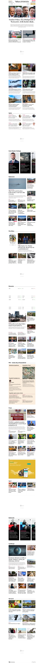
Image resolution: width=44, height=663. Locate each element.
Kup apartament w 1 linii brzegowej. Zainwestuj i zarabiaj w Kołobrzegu (29, 624)
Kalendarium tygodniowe (14, 365)
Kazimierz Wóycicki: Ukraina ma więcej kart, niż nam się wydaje (13, 533)
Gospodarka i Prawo (27, 365)
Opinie (10, 113)
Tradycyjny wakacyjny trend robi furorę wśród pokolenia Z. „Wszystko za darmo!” (22, 636)
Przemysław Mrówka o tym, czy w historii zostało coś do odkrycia (25, 533)
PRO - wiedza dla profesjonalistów (17, 362)
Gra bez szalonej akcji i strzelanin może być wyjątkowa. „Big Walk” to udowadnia (15, 610)
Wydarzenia (11, 177)
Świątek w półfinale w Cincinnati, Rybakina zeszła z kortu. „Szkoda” (22, 491)
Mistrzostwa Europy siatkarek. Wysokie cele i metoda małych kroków (12, 491)
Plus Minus (11, 231)
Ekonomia (11, 286)
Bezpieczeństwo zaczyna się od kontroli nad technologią (25, 166)
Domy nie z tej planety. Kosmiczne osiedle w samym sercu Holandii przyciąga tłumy (29, 610)
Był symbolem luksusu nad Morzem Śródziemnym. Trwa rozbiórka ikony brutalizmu (31, 636)
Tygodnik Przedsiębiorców (14, 378)
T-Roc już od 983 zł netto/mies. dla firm (30, 490)
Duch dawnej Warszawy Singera (14, 623)
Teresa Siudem (11, 382)
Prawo (10, 408)
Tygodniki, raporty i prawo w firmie (16, 393)
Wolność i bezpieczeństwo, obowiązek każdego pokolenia (12, 167)
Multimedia (11, 518)
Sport (10, 481)
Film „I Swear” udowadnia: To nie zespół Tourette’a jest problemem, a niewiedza (12, 636)
